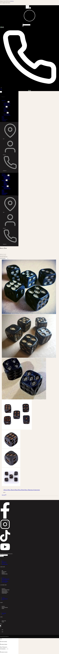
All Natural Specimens (7, 103)
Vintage (3, 118)
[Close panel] (1, 639)
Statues (5, 109)
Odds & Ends (6, 111)
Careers (3, 599)
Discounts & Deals (4, 119)
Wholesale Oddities (5, 564)
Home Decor (4, 180)
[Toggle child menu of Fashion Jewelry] (8, 112)
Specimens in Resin (7, 104)
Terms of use (4, 613)
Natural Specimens (5, 175)
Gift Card (3, 572)
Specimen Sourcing (5, 598)
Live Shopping (4, 120)
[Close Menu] (1, 92)
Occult (3, 116)
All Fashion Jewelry (6, 114)
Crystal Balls (5, 110)
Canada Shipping (4, 582)
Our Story (3, 597)
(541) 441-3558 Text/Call (5, 589)
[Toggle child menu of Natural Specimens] (8, 102)
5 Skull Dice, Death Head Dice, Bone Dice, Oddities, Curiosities (21, 490)
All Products (4, 100)
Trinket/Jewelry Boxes (7, 115)
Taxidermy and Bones (7, 105)
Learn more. (12, 1)
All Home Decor (6, 181)
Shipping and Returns (5, 581)
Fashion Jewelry (4, 186)
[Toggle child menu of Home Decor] (7, 106)
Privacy (3, 614)
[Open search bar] (23, 23)
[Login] (29, 88)
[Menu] (27, 7)
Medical (3, 117)
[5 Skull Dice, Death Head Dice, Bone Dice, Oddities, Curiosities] (29, 313)
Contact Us (3, 588)
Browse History (4, 571)
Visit (2, 570)
